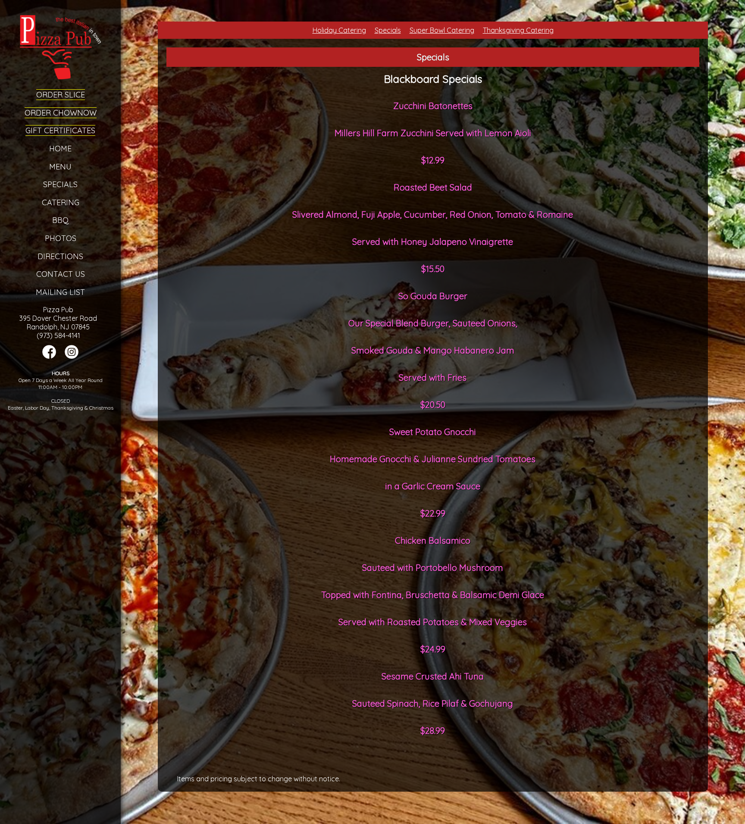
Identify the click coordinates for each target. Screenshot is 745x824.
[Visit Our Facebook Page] (49, 356)
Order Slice (60, 95)
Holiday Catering (339, 30)
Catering (60, 202)
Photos (60, 238)
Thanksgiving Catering (518, 30)
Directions (60, 256)
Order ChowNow (61, 113)
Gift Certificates (60, 130)
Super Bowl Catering (442, 30)
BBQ (60, 220)
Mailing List (60, 292)
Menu (60, 167)
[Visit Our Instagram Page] (71, 356)
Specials (60, 184)
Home (60, 149)
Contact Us (60, 274)
